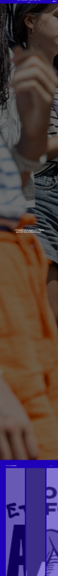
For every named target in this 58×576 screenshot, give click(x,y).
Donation (29, 2)
